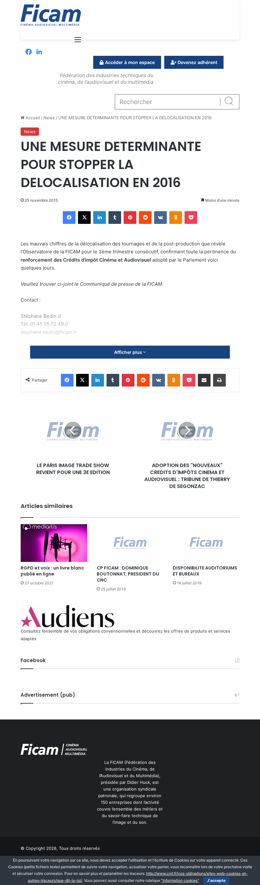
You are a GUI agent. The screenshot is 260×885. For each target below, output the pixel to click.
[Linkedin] (39, 52)
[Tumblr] (114, 217)
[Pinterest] (130, 217)
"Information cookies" (180, 880)
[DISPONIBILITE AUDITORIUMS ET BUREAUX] (206, 543)
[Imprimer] (219, 380)
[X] (84, 217)
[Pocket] (191, 217)
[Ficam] (51, 15)
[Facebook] (28, 52)
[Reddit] (145, 217)
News (49, 117)
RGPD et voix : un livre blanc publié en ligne (52, 571)
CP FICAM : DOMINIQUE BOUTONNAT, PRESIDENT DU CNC (128, 574)
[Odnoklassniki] (175, 217)
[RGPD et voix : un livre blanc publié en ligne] (54, 543)
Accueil (32, 117)
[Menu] (78, 42)
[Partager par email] (204, 380)
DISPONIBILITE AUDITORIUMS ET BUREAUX (205, 571)
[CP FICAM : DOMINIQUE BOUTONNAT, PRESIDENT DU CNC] (130, 543)
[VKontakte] (160, 217)
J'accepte (216, 880)
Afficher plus (128, 352)
